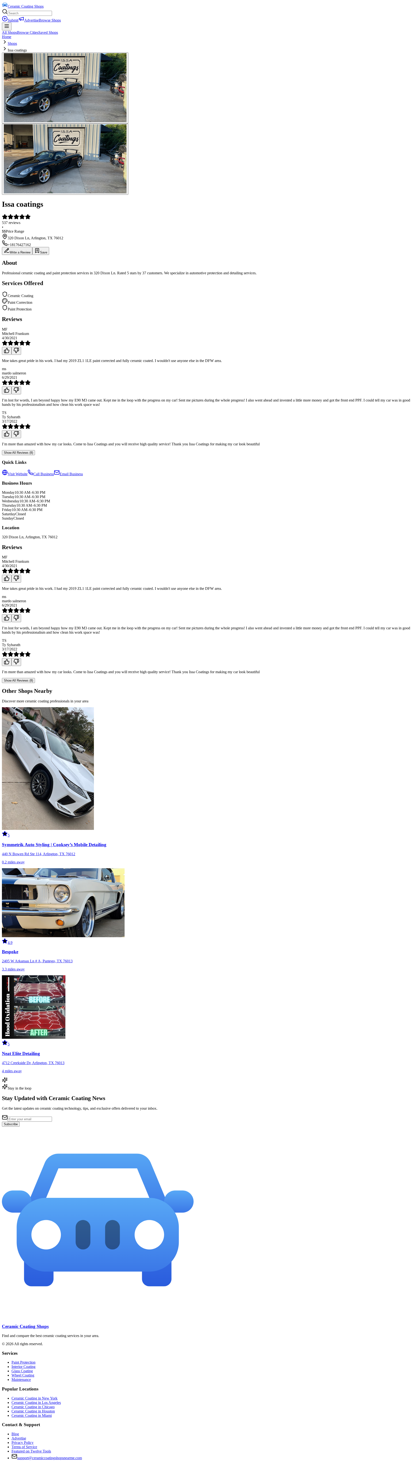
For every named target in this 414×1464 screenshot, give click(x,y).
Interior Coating (23, 1367)
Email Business (71, 474)
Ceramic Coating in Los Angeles (36, 1403)
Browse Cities (27, 32)
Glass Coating (22, 1371)
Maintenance (21, 1380)
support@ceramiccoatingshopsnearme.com (49, 1458)
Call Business (43, 474)
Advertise (31, 20)
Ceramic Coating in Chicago (33, 1407)
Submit (13, 20)
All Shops (9, 32)
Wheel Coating (23, 1375)
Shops (12, 43)
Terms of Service (24, 1447)
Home (6, 37)
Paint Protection (23, 1362)
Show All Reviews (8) (18, 452)
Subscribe (11, 1124)
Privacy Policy (23, 1443)
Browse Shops (50, 20)
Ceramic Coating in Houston (33, 1411)
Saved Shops (48, 32)
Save (43, 252)
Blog (15, 1434)
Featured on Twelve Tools (31, 1451)
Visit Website (18, 474)
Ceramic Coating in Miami (32, 1415)
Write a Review (20, 252)
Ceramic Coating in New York (35, 1398)
